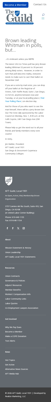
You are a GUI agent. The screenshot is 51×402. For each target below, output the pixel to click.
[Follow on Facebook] (7, 228)
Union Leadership (13, 252)
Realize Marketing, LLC (15, 396)
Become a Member (16, 4)
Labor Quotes (11, 303)
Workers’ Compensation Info (18, 294)
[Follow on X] (18, 228)
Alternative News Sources (16, 369)
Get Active (9, 364)
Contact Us (39, 4)
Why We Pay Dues (13, 327)
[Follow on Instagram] (23, 228)
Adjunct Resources (13, 285)
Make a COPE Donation (15, 336)
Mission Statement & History (18, 247)
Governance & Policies (15, 280)
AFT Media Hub (12, 373)
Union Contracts (12, 276)
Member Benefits (13, 289)
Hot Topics (10, 360)
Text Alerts (10, 341)
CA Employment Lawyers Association (21, 308)
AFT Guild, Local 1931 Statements (20, 256)
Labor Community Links (15, 298)
